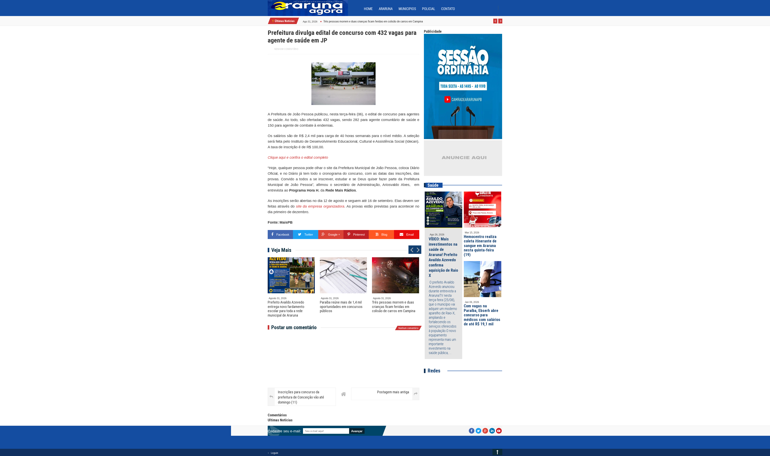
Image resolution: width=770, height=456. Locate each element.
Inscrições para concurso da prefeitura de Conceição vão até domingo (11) (301, 397)
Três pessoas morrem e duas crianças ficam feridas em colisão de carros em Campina (393, 306)
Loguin (274, 452)
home (368, 9)
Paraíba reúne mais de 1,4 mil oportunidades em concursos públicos (341, 306)
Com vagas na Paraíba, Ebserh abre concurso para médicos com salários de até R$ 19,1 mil (482, 315)
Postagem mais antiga (393, 392)
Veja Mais (281, 250)
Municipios (407, 9)
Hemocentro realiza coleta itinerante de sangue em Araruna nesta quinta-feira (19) (480, 245)
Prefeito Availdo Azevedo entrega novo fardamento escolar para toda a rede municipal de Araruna (286, 308)
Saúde (433, 185)
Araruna (386, 9)
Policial (428, 9)
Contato (448, 9)
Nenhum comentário (286, 49)
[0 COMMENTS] (317, 21)
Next (418, 249)
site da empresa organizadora (319, 206)
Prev (411, 249)
